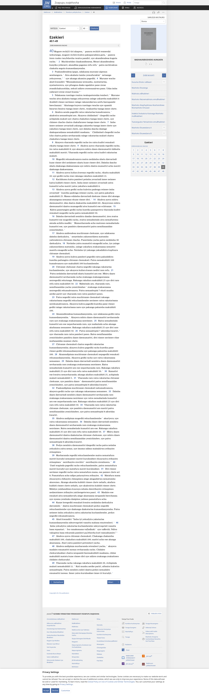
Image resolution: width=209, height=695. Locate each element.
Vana (48, 650)
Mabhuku (75, 627)
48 (53, 546)
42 (102, 475)
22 (76, 284)
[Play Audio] (154, 12)
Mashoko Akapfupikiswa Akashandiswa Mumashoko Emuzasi (148, 106)
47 (53, 536)
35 (53, 418)
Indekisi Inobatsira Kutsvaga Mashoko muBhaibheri (147, 114)
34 (81, 405)
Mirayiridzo (75, 657)
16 (53, 216)
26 (76, 331)
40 (51, 51)
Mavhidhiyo (76, 663)
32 (53, 388)
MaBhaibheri (58, 12)
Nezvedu (100, 625)
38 (53, 445)
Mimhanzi (75, 667)
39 (53, 455)
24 (53, 314)
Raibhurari (47, 12)
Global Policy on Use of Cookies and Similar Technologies (111, 682)
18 (64, 243)
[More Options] (163, 12)
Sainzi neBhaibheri (53, 657)
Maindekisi (75, 654)
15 (114, 206)
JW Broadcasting (77, 660)
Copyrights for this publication (59, 593)
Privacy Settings (66, 684)
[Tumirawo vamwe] (158, 12)
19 (53, 257)
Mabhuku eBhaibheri (140, 93)
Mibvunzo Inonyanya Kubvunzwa (104, 630)
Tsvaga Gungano (129, 628)
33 (110, 391)
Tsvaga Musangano (150, 624)
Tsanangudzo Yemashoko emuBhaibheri (148, 122)
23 (53, 297)
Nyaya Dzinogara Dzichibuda (81, 638)
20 (53, 267)
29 (63, 361)
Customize (65, 690)
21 (112, 270)
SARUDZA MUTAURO (156, 17)
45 (53, 519)
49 (53, 563)
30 (105, 371)
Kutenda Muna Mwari (54, 654)
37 (104, 432)
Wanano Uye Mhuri (53, 644)
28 (56, 354)
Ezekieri (87, 12)
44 (53, 502)
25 (95, 321)
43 (98, 492)
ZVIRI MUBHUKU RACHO (139, 146)
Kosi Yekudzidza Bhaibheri (55, 632)
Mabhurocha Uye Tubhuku (80, 630)
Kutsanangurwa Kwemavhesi (56, 629)
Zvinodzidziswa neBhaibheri (56, 619)
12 (53, 179)
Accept (46, 690)
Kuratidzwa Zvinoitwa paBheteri (107, 641)
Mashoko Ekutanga (140, 88)
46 (117, 523)
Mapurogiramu (77, 650)
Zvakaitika (100, 657)
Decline (55, 690)
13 (53, 189)
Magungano (101, 651)
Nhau (98, 619)
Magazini (75, 642)
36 (81, 422)
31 (75, 378)
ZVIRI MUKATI (148, 75)
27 (53, 344)
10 (53, 159)
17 (53, 233)
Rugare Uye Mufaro (53, 641)
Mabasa (99, 654)
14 (94, 200)
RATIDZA (54, 28)
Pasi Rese (100, 661)
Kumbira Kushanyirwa (104, 634)
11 (53, 173)
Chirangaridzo (101, 648)
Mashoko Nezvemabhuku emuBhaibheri (148, 99)
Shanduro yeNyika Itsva (73, 12)
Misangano (100, 644)
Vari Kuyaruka (51, 647)
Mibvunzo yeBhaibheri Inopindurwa (54, 624)
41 (102, 469)
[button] (87, 7)
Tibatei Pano (101, 638)
